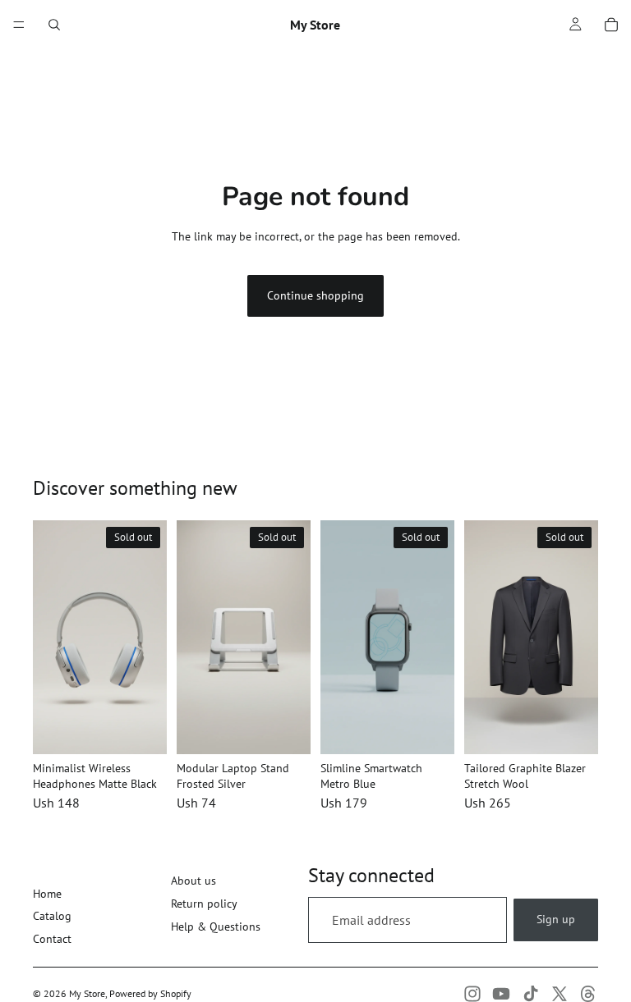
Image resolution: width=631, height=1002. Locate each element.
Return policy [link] (204, 903)
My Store (87, 993)
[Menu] (19, 24)
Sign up (556, 919)
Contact (52, 938)
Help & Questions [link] (215, 926)
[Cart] (611, 25)
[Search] (54, 25)
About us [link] (193, 880)
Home (47, 893)
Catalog (52, 915)
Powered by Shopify (150, 993)
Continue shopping (315, 295)
